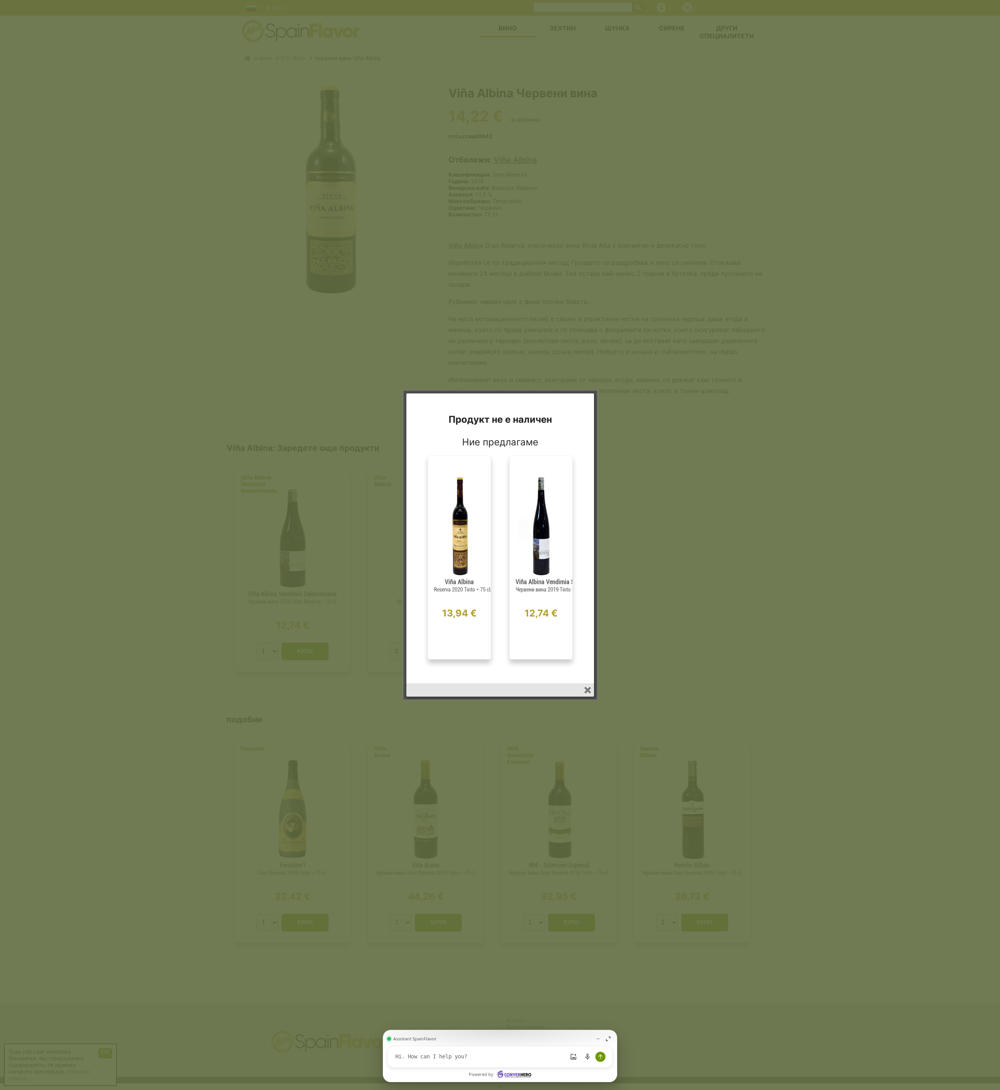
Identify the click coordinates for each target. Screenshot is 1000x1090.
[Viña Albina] (459, 575)
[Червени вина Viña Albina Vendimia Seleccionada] (541, 575)
